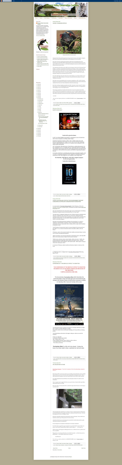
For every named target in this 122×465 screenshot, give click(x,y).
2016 (38, 128)
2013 (38, 133)
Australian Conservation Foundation (59, 207)
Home (36, 18)
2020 (38, 93)
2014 (38, 131)
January (39, 126)
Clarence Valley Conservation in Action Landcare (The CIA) (42, 60)
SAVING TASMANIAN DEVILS (60, 23)
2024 (38, 87)
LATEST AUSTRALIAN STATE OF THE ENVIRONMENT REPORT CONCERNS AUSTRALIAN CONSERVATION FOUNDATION (68, 201)
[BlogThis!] (76, 102)
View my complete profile (40, 35)
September (40, 103)
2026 (38, 84)
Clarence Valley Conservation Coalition (42, 24)
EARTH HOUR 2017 (57, 110)
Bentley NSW (74, 358)
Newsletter (61, 18)
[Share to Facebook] (78, 102)
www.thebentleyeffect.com (58, 341)
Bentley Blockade (69, 358)
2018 (38, 96)
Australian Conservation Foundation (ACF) (62, 257)
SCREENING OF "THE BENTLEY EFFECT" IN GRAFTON (66, 263)
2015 (38, 130)
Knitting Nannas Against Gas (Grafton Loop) (42, 62)
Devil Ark (54, 75)
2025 (38, 85)
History (41, 18)
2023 (38, 88)
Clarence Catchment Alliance (42, 56)
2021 (38, 91)
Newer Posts (55, 448)
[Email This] (74, 102)
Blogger (70, 456)
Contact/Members (82, 18)
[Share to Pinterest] (79, 102)
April (39, 110)
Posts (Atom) (59, 449)
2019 (38, 94)
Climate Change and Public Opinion (61, 195)
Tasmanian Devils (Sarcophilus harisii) (76, 104)
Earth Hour (68, 195)
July (39, 106)
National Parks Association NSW (42, 63)
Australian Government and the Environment (76, 257)
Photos (75, 18)
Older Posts (83, 448)
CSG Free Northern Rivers (81, 358)
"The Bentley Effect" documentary (61, 358)
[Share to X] (77, 102)
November (40, 100)
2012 (38, 134)
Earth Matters (47, 18)
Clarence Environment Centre (42, 57)
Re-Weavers (54, 18)
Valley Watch (39, 66)
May (39, 109)
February (40, 125)
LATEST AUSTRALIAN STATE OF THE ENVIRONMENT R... (43, 117)
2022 (38, 90)
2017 (38, 97)
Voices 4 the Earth (68, 18)
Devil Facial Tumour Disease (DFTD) (64, 104)
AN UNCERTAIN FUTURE (59, 364)
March (39, 112)
